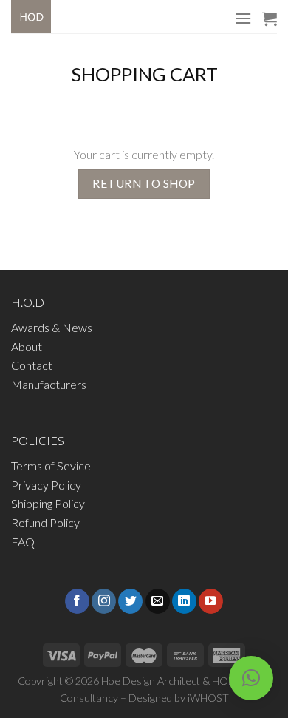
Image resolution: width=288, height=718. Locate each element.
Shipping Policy (48, 503)
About (26, 346)
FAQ (23, 542)
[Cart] (269, 18)
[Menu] (243, 18)
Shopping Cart (144, 74)
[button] (251, 678)
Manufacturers (48, 384)
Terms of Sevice (51, 465)
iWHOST (208, 697)
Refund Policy (45, 522)
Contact (31, 365)
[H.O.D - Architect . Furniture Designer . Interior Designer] (44, 16)
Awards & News (51, 327)
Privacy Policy (46, 485)
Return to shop (144, 183)
